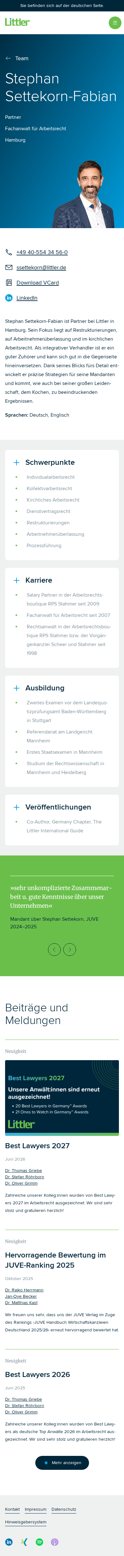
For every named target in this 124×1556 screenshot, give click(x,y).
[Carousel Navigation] (62, 949)
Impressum (35, 1509)
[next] (69, 949)
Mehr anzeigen (66, 1462)
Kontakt (12, 1509)
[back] (54, 949)
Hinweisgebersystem (25, 1522)
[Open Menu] (115, 22)
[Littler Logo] (18, 22)
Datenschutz (64, 1509)
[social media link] (9, 1542)
